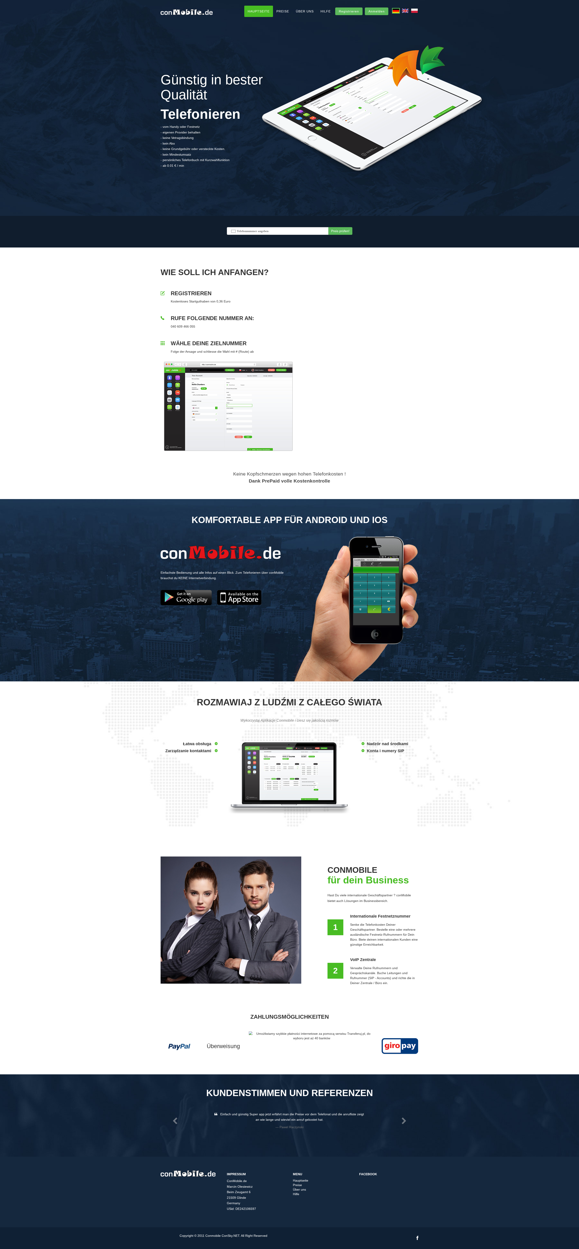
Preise (282, 11)
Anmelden (376, 11)
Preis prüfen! (340, 231)
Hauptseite (259, 11)
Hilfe (325, 11)
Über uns (305, 11)
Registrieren (349, 11)
